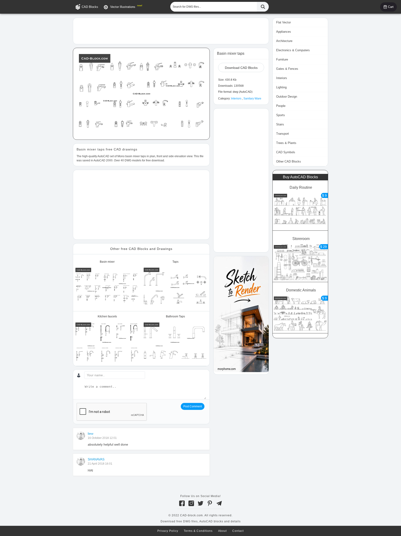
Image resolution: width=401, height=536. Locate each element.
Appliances (283, 31)
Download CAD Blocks (241, 68)
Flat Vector (283, 22)
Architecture (284, 41)
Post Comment (192, 406)
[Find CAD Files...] (263, 7)
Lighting (281, 87)
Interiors (236, 98)
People (280, 106)
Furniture (282, 59)
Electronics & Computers (293, 50)
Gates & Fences (287, 68)
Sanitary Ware (252, 98)
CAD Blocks (90, 7)
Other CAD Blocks (288, 161)
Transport (282, 133)
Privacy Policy (167, 531)
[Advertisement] (170, 30)
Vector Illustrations (122, 7)
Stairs (280, 124)
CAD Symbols (285, 152)
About (222, 531)
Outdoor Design (286, 96)
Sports (280, 115)
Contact (238, 531)
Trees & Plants (286, 143)
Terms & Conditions (198, 531)
